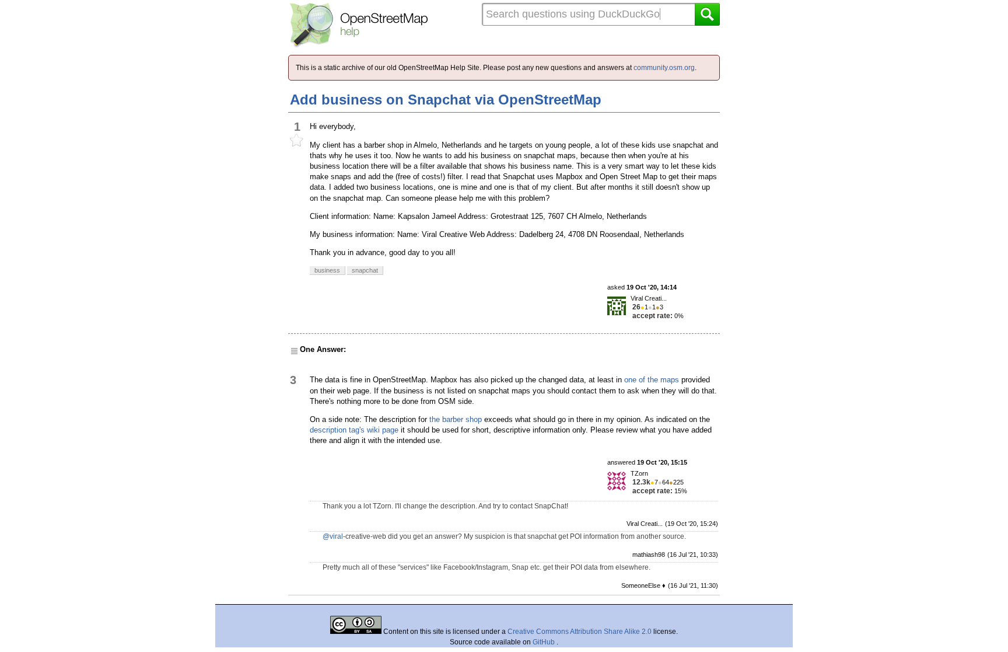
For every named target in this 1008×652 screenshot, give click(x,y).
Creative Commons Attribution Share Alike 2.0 (580, 631)
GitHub (544, 642)
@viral (333, 536)
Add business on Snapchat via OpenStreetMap (445, 99)
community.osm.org (664, 68)
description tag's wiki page (354, 430)
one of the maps (651, 379)
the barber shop (455, 419)
